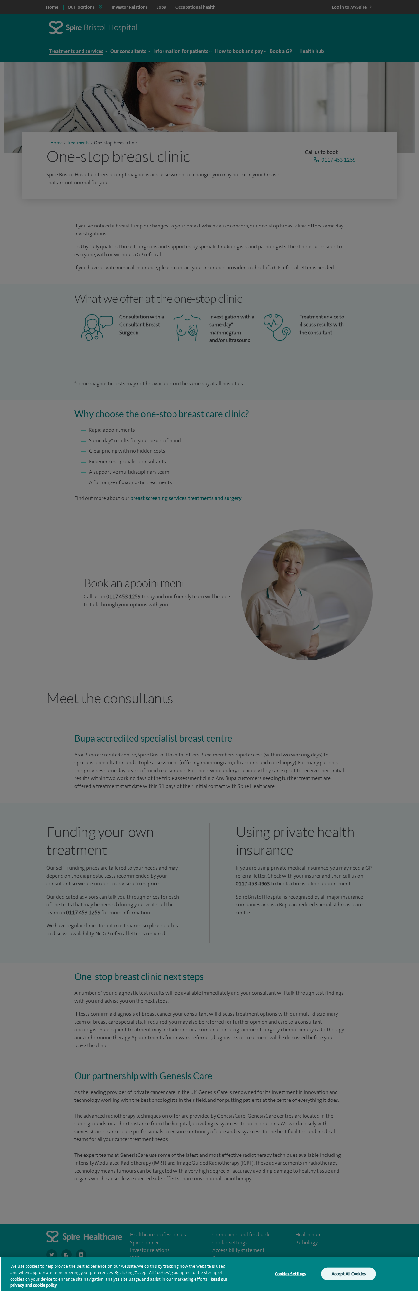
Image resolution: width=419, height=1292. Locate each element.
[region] (209, 1274)
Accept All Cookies (349, 1274)
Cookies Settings (290, 1274)
